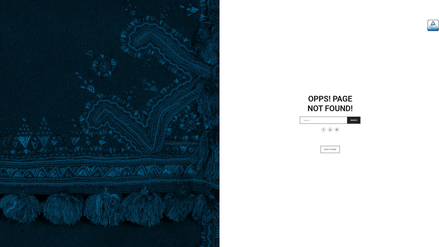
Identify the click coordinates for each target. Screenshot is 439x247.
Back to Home (330, 149)
